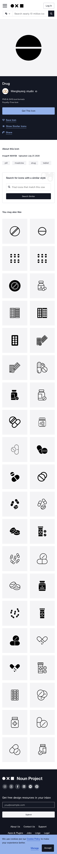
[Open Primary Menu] (5, 6)
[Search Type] (7, 14)
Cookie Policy (33, 839)
